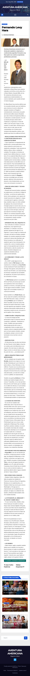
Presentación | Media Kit (12, 670)
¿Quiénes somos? (22, 670)
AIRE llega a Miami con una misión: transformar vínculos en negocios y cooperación (14, 590)
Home (5, 670)
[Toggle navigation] (15, 15)
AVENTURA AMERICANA (15, 7)
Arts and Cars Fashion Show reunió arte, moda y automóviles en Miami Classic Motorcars (15, 624)
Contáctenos (15, 672)
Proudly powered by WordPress (10, 666)
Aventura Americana (8, 34)
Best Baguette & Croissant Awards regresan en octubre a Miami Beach (15, 607)
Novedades (4, 24)
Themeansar (14, 667)
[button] (27, 14)
